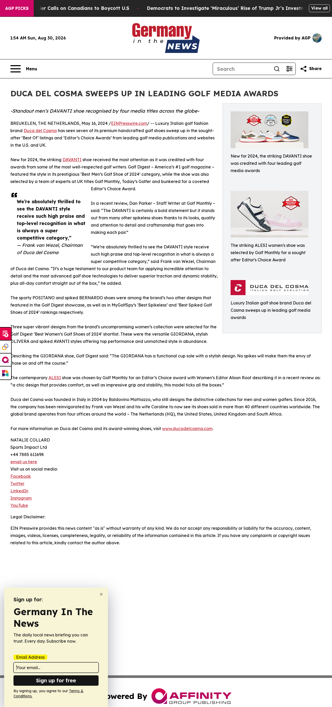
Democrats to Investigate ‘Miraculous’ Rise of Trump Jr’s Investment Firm (236, 8)
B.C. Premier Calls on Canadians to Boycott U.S (73, 8)
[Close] (101, 594)
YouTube (19, 505)
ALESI (55, 377)
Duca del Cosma (40, 130)
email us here (23, 461)
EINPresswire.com (129, 123)
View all (319, 8)
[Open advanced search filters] (289, 69)
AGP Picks (17, 8)
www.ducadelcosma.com (187, 428)
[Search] (277, 69)
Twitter (17, 483)
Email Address (30, 657)
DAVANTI (72, 159)
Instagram (21, 498)
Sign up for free (56, 680)
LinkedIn (19, 490)
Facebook (20, 476)
